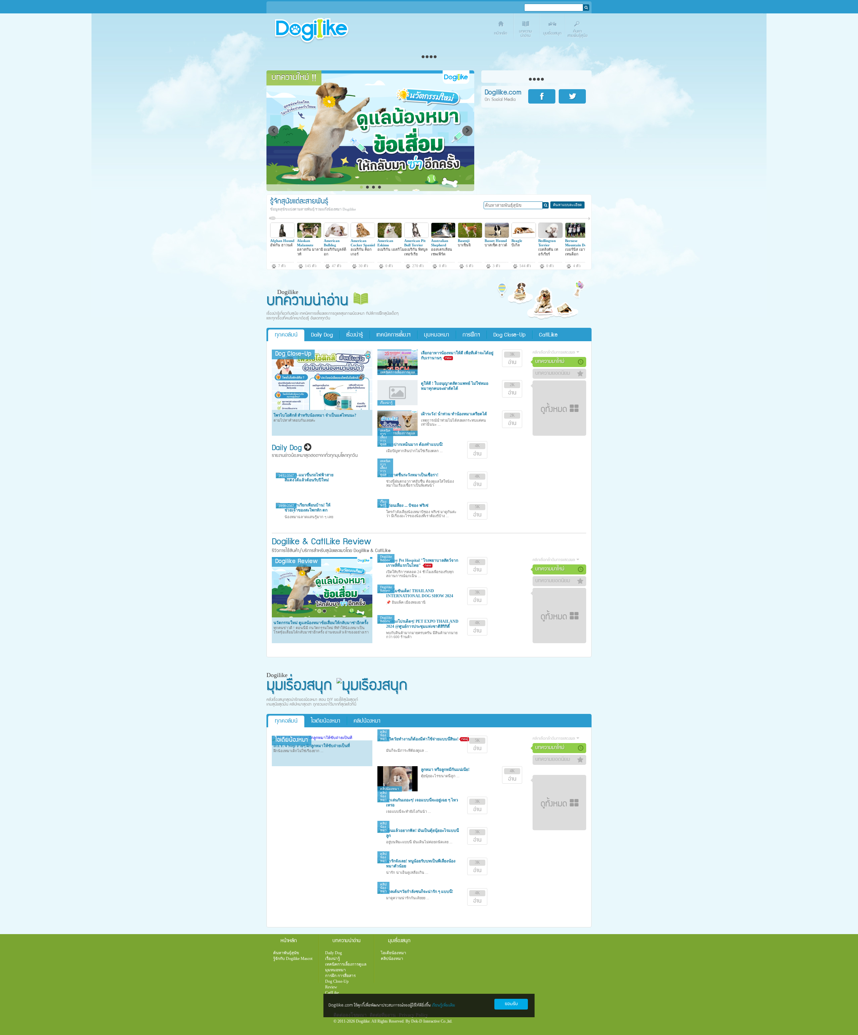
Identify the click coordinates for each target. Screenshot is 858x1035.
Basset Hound (496, 241)
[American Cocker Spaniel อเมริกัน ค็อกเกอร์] (363, 236)
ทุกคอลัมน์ (286, 335)
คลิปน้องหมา (367, 721)
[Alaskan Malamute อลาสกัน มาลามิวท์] (309, 236)
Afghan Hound (282, 241)
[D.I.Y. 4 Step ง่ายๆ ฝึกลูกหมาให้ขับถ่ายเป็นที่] (312, 737)
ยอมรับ (511, 1004)
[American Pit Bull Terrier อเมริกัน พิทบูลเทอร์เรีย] (416, 236)
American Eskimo (385, 243)
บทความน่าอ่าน (527, 29)
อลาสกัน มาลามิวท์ (310, 251)
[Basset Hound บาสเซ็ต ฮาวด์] (497, 236)
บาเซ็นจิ (464, 245)
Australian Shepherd (439, 243)
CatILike (548, 335)
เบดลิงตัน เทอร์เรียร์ (548, 251)
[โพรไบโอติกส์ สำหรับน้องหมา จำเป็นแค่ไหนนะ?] (322, 408)
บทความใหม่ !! (293, 77)
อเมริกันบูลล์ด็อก (335, 251)
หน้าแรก (501, 29)
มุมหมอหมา (436, 335)
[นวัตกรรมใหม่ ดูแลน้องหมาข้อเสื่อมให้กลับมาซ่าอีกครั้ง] (322, 616)
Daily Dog (322, 335)
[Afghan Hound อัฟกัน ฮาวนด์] (282, 236)
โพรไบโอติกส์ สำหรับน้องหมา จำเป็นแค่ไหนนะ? (314, 415)
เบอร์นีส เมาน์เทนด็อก (576, 251)
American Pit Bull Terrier (415, 243)
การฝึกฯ (471, 335)
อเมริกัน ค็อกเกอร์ (361, 251)
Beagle (516, 241)
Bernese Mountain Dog (577, 243)
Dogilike (286, 542)
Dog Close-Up (509, 335)
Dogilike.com (295, 1016)
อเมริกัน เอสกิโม (390, 249)
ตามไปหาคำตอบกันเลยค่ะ (294, 420)
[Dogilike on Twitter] (573, 96)
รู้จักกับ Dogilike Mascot (292, 958)
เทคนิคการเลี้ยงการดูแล (345, 964)
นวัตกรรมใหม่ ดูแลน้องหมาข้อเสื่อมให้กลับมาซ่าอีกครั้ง (320, 622)
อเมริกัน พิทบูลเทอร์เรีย (416, 251)
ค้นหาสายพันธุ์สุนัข (579, 29)
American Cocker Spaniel (363, 243)
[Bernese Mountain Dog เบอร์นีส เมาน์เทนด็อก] (577, 236)
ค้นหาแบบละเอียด (567, 205)
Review (331, 987)
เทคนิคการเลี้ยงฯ (393, 335)
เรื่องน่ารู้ (354, 335)
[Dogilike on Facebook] (543, 96)
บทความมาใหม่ (549, 362)
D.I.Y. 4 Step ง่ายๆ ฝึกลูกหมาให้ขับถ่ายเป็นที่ (311, 745)
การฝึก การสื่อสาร (340, 975)
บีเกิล (515, 245)
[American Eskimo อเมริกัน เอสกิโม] (389, 236)
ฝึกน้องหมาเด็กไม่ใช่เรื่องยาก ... (298, 751)
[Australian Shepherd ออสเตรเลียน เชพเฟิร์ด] (443, 236)
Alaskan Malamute (305, 243)
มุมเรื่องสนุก (553, 29)
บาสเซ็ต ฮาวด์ (496, 245)
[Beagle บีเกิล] (523, 236)
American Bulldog (332, 243)
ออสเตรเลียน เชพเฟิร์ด (441, 251)
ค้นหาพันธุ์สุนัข (286, 953)
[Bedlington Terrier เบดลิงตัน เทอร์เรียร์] (550, 236)
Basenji (464, 241)
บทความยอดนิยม (552, 373)
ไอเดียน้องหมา (325, 721)
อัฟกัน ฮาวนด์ (281, 245)
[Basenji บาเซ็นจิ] (470, 236)
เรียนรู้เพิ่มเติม (443, 1005)
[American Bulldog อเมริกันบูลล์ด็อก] (336, 236)
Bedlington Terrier (547, 243)
